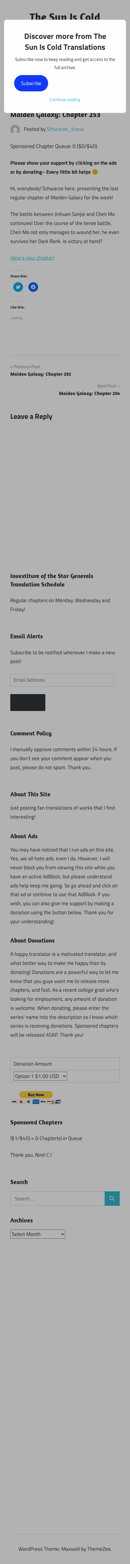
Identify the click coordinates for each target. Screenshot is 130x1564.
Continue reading (65, 99)
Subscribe (31, 83)
